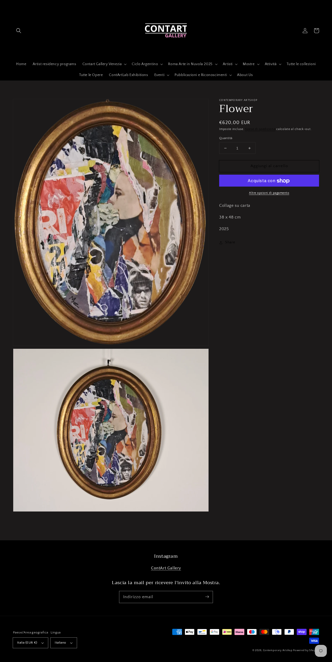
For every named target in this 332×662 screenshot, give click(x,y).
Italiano (60, 642)
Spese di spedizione (260, 129)
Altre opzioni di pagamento (269, 193)
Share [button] (230, 242)
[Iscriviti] (207, 597)
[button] (18, 30)
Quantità (225, 138)
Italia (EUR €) (27, 642)
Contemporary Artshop (278, 650)
